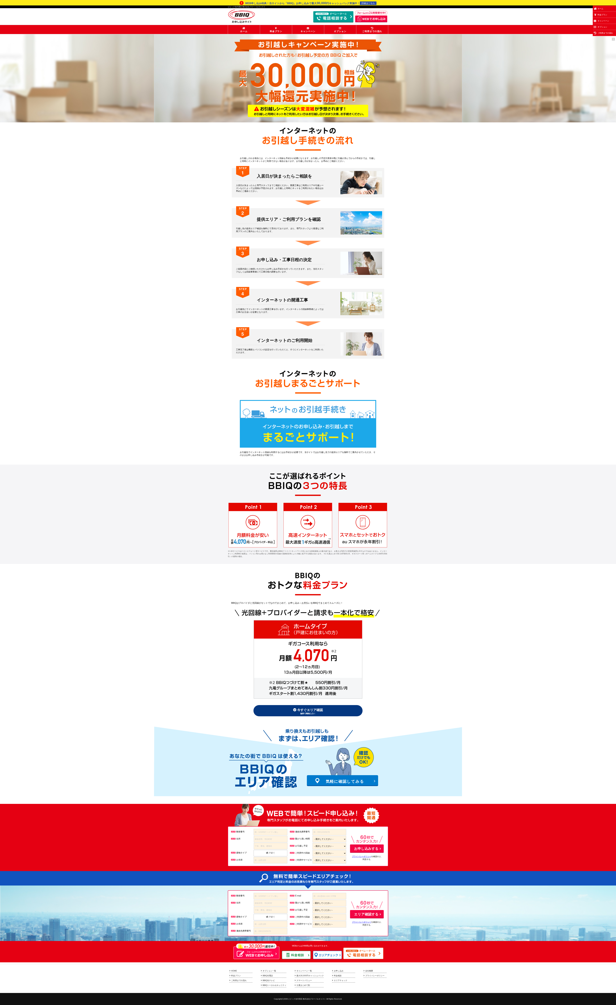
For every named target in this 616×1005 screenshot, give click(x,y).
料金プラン (276, 31)
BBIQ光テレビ (269, 980)
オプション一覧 (269, 971)
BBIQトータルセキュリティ (274, 985)
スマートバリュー (304, 980)
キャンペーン (308, 31)
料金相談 (338, 976)
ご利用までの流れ (372, 31)
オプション (340, 31)
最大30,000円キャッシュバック (310, 976)
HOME (234, 971)
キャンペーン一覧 (304, 971)
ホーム (244, 31)
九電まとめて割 (303, 985)
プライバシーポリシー (361, 856)
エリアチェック (340, 980)
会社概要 (369, 971)
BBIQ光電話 (268, 976)
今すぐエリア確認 (309, 711)
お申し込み (338, 971)
